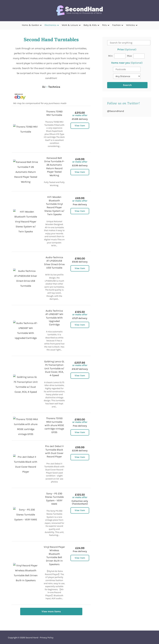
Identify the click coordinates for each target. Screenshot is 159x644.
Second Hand (31, 637)
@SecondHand (115, 111)
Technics (54, 87)
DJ (43, 87)
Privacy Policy (46, 637)
